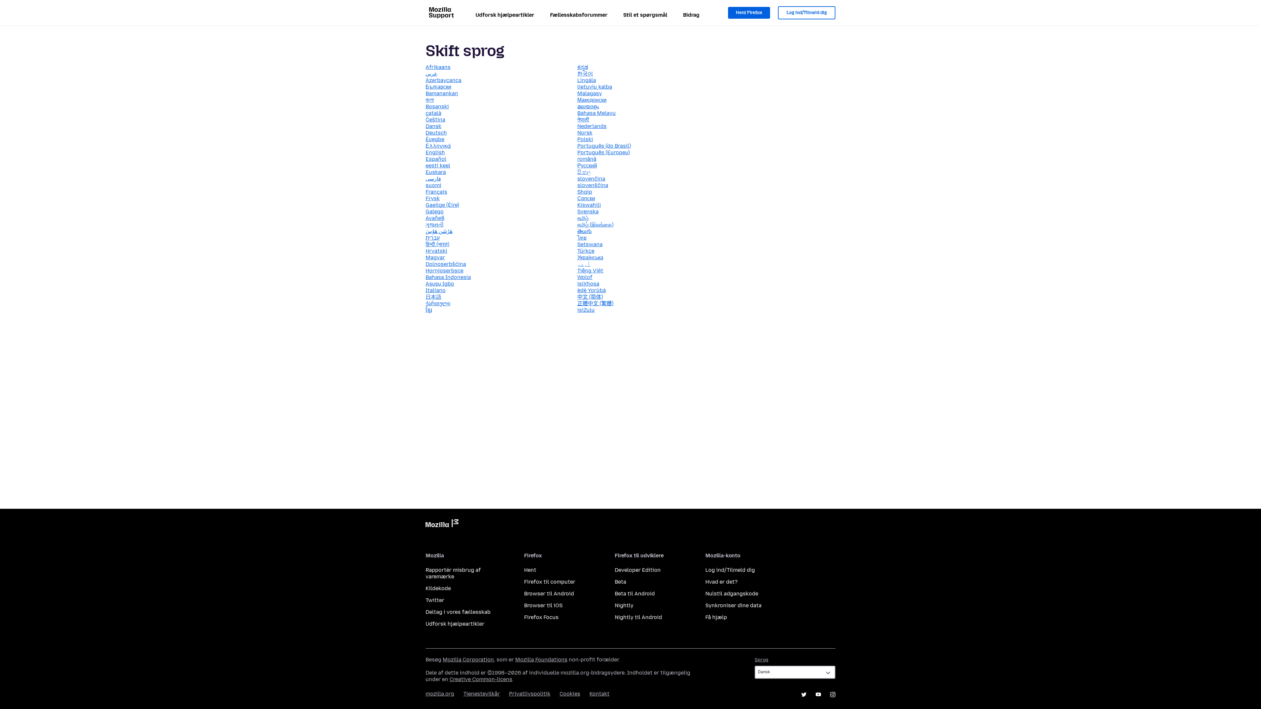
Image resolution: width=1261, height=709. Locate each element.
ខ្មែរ (429, 310)
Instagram (832, 694)
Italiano (436, 290)
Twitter (435, 600)
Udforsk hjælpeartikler (505, 15)
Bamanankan (442, 93)
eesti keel (438, 165)
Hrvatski (436, 251)
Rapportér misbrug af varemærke (453, 573)
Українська (590, 257)
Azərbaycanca (443, 80)
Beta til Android (635, 594)
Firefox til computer (549, 582)
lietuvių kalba (594, 87)
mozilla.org (440, 694)
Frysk (433, 198)
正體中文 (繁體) (595, 303)
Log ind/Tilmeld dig (806, 12)
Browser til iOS (543, 605)
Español (436, 159)
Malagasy (589, 93)
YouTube (818, 694)
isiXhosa (588, 284)
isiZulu (586, 310)
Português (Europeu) (603, 152)
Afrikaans (438, 67)
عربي (431, 74)
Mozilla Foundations (541, 659)
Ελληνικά (438, 146)
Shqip (584, 192)
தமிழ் (582, 218)
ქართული (438, 303)
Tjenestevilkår (481, 694)
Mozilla (442, 524)
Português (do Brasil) (604, 146)
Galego (435, 211)
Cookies (570, 694)
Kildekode (438, 588)
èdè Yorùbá (591, 290)
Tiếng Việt (590, 271)
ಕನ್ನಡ (582, 67)
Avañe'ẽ (435, 218)
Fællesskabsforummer (579, 15)
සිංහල (584, 172)
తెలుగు (584, 231)
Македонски (592, 100)
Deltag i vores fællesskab (458, 612)
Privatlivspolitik (529, 694)
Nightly (624, 605)
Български (438, 87)
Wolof (584, 277)
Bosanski (437, 106)
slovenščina (592, 185)
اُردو (583, 264)
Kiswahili (589, 205)
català (433, 113)
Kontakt (599, 694)
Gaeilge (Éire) (442, 205)
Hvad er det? (721, 582)
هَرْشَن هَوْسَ (439, 231)
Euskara (436, 172)
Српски (586, 198)
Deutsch (436, 133)
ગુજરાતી (435, 225)
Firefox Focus (541, 617)
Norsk (584, 133)
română (586, 159)
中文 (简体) (590, 297)
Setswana (590, 244)
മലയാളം (588, 106)
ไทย (581, 238)
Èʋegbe (435, 139)
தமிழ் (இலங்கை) (595, 225)
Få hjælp (716, 617)
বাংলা (430, 100)
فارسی (433, 179)
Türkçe (585, 251)
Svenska (588, 211)
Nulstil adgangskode (731, 594)
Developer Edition (638, 570)
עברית (433, 238)
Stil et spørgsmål (645, 15)
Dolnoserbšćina (446, 264)
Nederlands (592, 126)
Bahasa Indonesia (448, 277)
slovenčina (591, 179)
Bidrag (691, 15)
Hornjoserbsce (444, 271)
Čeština (435, 120)
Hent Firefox (749, 12)
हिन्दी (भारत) (437, 244)
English (435, 152)
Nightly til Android (638, 617)
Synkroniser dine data (733, 605)
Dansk (433, 126)
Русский (587, 165)
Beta (620, 582)
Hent (530, 570)
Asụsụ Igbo (440, 284)
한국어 (585, 74)
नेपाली (583, 120)
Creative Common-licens (481, 679)
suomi (433, 185)
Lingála (586, 80)
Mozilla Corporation (468, 659)
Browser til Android (549, 594)
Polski (585, 139)
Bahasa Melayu (596, 113)
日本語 (433, 297)
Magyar (435, 257)
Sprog (761, 660)
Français (436, 192)
